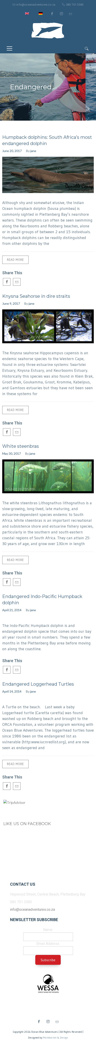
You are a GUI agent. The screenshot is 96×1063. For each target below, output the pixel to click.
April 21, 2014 (11, 610)
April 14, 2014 (11, 691)
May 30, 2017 (11, 453)
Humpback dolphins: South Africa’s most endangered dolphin (47, 140)
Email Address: (48, 943)
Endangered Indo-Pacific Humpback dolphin (42, 599)
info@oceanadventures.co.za (35, 4)
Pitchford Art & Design (55, 1037)
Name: (48, 930)
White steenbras (20, 446)
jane (33, 151)
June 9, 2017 (11, 303)
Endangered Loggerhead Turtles (38, 684)
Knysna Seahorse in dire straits (36, 296)
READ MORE (15, 259)
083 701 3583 (74, 4)
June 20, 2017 (12, 151)
